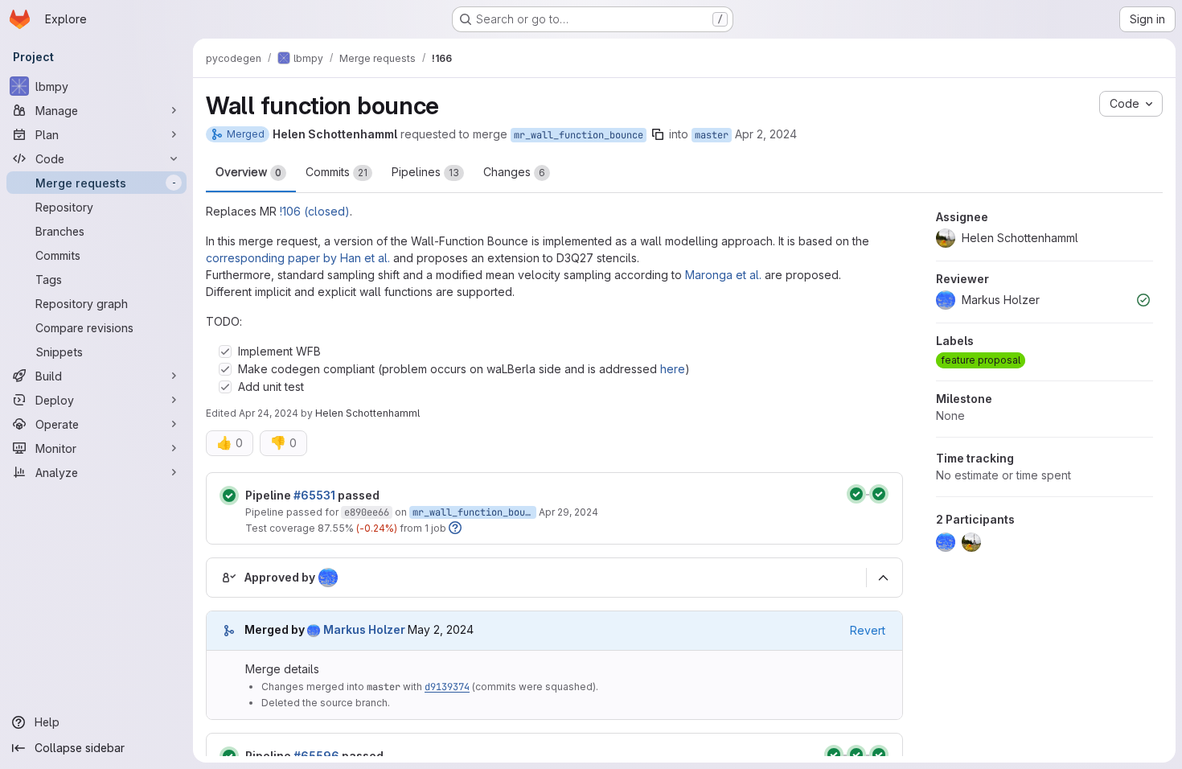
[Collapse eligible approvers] (883, 577)
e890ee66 (366, 512)
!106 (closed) (315, 211)
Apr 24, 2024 (268, 413)
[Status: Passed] (229, 495)
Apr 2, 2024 (766, 134)
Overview (248, 172)
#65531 (314, 495)
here (672, 369)
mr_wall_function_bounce (578, 135)
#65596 (316, 756)
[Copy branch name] (657, 134)
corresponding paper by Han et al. (298, 258)
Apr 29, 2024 (568, 512)
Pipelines (425, 172)
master (711, 135)
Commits (336, 172)
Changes (514, 172)
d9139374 (447, 687)
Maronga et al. (723, 275)
